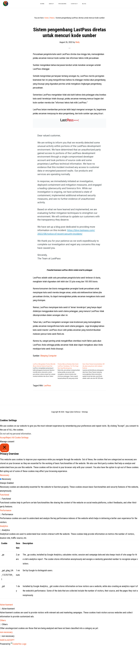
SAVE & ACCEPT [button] (7, 640)
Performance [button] (5, 510)
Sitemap (85, 412)
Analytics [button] (4, 526)
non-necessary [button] (6, 632)
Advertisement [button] (6, 604)
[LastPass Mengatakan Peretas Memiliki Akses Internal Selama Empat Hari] (45, 370)
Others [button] (3, 620)
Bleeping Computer (48, 355)
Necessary (6, 479)
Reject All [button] (10, 437)
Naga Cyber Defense (5, 3)
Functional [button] (4, 494)
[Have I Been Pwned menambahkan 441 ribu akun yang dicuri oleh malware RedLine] (95, 371)
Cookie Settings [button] (21, 437)
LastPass (47, 385)
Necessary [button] (4, 475)
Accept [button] (3, 437)
